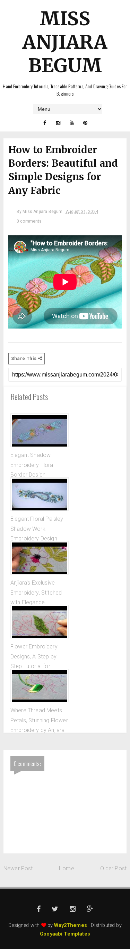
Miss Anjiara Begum (65, 42)
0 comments (29, 221)
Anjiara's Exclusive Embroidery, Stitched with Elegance (36, 592)
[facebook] (45, 122)
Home (66, 868)
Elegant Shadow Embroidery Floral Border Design (32, 465)
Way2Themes (70, 925)
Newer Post (18, 868)
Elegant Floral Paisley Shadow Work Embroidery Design (36, 529)
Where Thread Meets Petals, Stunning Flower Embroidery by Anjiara (39, 720)
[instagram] (58, 122)
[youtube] (72, 122)
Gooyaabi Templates (65, 934)
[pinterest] (85, 122)
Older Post (113, 868)
